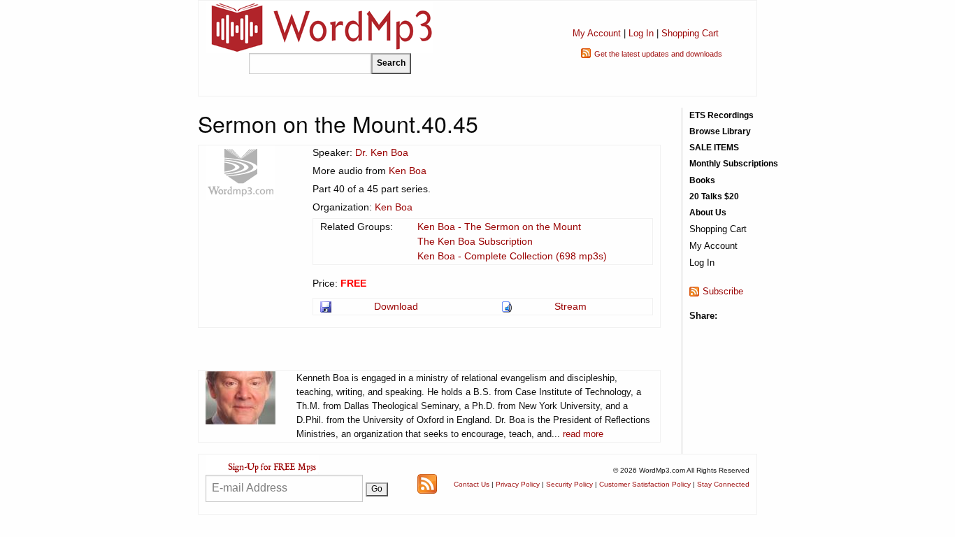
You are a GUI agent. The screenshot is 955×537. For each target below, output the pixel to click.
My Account (597, 33)
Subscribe (723, 291)
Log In (641, 33)
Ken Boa (407, 170)
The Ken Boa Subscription (475, 241)
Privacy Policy (518, 484)
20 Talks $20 (714, 196)
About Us (707, 212)
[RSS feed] (427, 483)
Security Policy (569, 484)
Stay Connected (723, 484)
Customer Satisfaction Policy (645, 484)
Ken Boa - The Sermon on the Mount (499, 226)
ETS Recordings (721, 115)
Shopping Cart (690, 33)
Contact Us (471, 484)
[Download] (326, 306)
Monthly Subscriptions (733, 164)
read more (583, 434)
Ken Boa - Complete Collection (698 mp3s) (512, 256)
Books (702, 180)
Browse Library (720, 131)
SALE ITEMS (714, 147)
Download (396, 306)
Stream (570, 306)
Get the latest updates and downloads (658, 54)
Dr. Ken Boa (381, 152)
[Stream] (508, 306)
